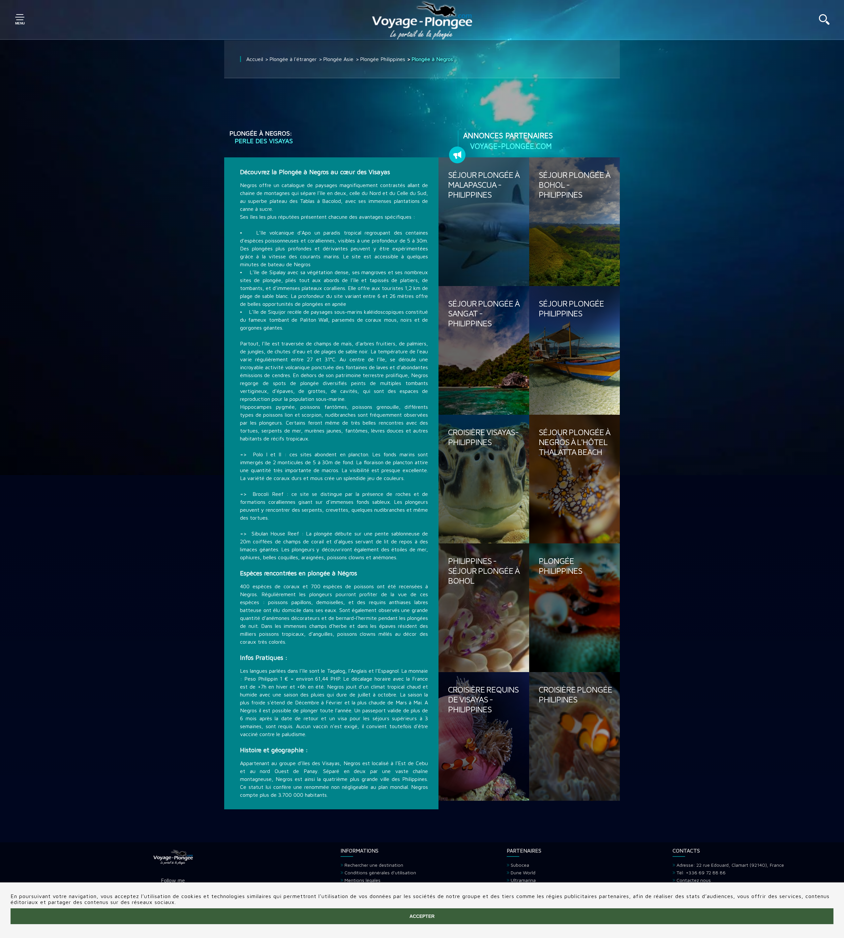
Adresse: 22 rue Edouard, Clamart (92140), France (730, 865)
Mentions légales (362, 880)
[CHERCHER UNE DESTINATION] (824, 23)
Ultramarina (523, 880)
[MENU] (20, 20)
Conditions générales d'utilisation (380, 872)
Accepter (422, 916)
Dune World (523, 872)
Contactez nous (694, 880)
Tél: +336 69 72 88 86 (701, 872)
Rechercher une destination (374, 865)
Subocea (520, 865)
